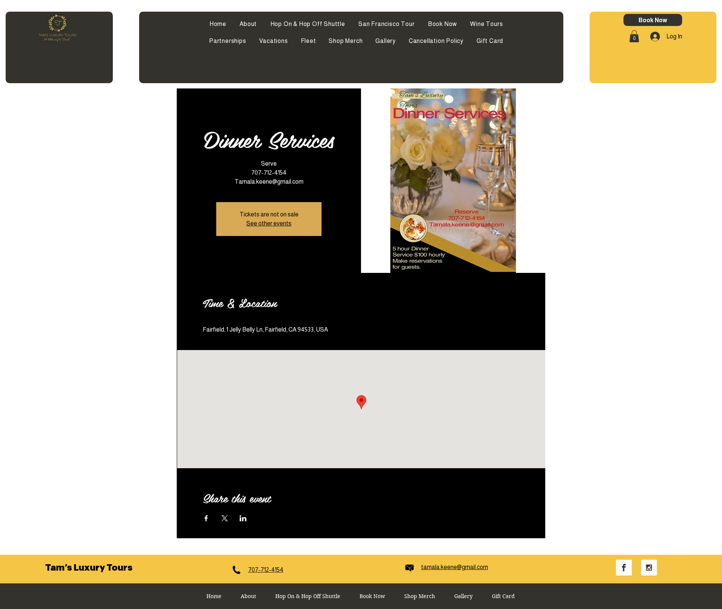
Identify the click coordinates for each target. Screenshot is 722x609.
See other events (268, 223)
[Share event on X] (224, 518)
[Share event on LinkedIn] (243, 518)
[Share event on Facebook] (206, 518)
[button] (634, 36)
